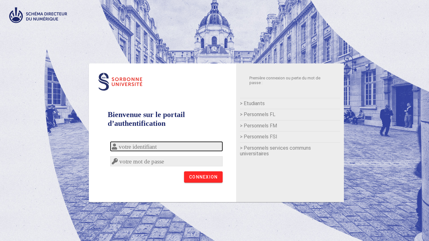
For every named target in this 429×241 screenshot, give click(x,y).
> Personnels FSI (258, 137)
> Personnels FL (257, 114)
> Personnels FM (258, 126)
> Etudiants (252, 103)
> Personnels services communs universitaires (275, 151)
